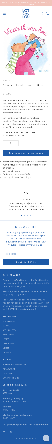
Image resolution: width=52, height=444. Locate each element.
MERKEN (6, 348)
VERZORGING (8, 334)
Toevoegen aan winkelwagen (26, 153)
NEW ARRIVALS (9, 321)
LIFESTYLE (6, 339)
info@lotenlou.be (18, 164)
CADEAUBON (8, 343)
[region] (26, 201)
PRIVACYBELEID (9, 369)
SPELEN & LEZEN (9, 330)
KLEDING (6, 325)
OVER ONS (7, 373)
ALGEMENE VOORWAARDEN (15, 364)
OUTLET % (7, 352)
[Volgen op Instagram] (11, 431)
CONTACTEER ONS (11, 378)
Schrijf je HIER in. (26, 262)
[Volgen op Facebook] (4, 431)
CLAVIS (6, 81)
